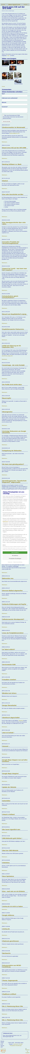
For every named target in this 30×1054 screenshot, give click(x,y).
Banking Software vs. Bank (11, 164)
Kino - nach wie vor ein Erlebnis (13, 891)
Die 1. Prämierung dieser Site (12, 1020)
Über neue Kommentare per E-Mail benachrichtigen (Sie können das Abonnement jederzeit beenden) (13, 117)
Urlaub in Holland (8, 814)
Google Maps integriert (10, 773)
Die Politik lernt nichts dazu (12, 384)
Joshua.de (6, 929)
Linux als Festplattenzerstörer (13, 633)
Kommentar (5, 106)
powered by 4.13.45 (3, 1051)
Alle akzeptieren (15, 552)
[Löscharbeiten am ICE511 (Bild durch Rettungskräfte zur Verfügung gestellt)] (10, 75)
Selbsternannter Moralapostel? (13, 619)
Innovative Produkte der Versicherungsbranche (10, 242)
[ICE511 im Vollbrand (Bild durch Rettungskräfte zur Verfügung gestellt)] (12, 61)
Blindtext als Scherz (9, 693)
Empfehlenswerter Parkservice (13, 329)
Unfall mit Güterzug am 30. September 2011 (11, 346)
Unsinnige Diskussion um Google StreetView (14, 431)
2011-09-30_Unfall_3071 (7, 355)
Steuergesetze (7, 412)
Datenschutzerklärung (17, 562)
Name (4, 93)
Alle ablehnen (15, 555)
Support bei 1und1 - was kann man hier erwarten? (14, 269)
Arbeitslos (6, 862)
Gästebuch (21, 720)
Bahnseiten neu (7, 578)
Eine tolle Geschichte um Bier (12, 194)
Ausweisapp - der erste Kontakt (13, 365)
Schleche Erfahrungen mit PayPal (14, 604)
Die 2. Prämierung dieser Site (12, 1006)
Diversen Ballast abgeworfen (12, 590)
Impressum (15, 1044)
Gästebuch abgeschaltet (11, 717)
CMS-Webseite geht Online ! (12, 838)
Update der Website (9, 787)
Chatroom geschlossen (10, 941)
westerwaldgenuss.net (14, 133)
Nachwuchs (6, 953)
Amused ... (6, 746)
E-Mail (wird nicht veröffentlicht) (10, 98)
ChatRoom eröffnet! (9, 994)
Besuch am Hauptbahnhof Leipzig (14, 314)
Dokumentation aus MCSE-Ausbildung (11, 966)
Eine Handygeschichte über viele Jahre (14, 223)
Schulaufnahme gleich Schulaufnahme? (10, 296)
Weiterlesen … (5, 141)
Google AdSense (8, 915)
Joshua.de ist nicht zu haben (12, 906)
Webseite (4, 102)
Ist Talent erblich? (8, 649)
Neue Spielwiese (8, 876)
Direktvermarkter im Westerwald (13, 127)
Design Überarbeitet (9, 705)
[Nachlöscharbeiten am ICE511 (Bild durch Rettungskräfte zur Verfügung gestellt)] (17, 81)
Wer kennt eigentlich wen (11, 829)
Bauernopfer (6, 398)
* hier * (8, 55)
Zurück (3, 86)
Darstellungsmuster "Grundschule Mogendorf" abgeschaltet (14, 481)
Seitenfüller (6, 801)
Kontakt (20, 1044)
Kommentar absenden (6, 121)
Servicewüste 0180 (9, 664)
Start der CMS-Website (10, 850)
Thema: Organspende (10, 980)
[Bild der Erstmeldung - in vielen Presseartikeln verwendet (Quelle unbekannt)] (5, 62)
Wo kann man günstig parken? (13, 464)
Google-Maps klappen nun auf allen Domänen (14, 760)
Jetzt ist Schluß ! (8, 732)
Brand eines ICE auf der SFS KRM (14, 148)
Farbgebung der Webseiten (11, 450)
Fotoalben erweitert (9, 679)
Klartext (5, 181)
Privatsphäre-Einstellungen (16, 1045)
